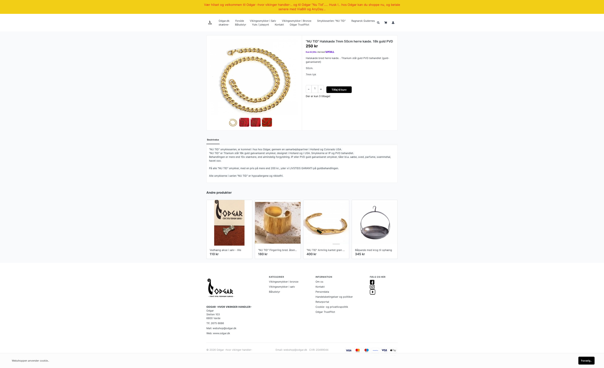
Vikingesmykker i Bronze (296, 20)
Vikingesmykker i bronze (283, 281)
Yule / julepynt (260, 24)
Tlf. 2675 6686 (215, 323)
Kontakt (279, 24)
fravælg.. (586, 360)
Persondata (322, 291)
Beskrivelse (213, 139)
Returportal (322, 301)
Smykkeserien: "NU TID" (331, 20)
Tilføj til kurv (339, 89)
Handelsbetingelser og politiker (334, 296)
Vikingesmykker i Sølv (263, 20)
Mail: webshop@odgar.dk (221, 328)
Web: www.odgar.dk (218, 333)
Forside (239, 20)
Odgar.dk (224, 20)
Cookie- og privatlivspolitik (332, 306)
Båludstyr (240, 24)
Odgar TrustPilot (299, 24)
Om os (319, 281)
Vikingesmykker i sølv (282, 286)
